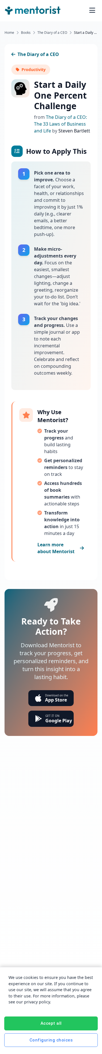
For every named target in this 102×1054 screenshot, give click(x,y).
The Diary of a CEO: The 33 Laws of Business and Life (60, 124)
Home (9, 32)
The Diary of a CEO (52, 32)
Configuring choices (51, 1040)
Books (26, 32)
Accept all (51, 1023)
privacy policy (37, 1002)
